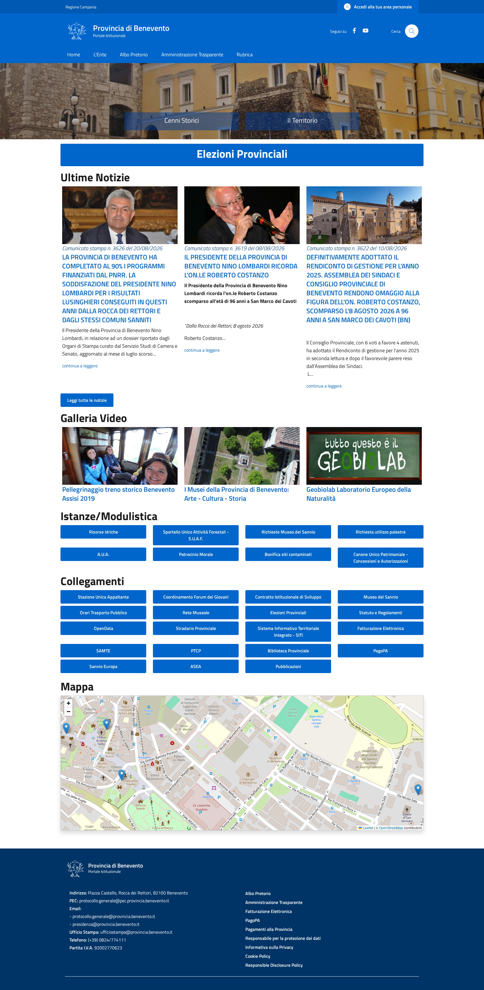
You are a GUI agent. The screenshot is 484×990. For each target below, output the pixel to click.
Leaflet (367, 827)
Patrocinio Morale (196, 554)
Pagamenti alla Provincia (268, 929)
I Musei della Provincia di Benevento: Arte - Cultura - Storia (236, 493)
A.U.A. (103, 554)
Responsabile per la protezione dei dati (283, 938)
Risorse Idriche (103, 531)
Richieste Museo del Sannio (288, 531)
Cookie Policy (257, 956)
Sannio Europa (103, 666)
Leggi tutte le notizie (87, 400)
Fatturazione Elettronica (380, 628)
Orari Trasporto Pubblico (103, 612)
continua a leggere (79, 365)
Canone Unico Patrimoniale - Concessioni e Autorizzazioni (380, 557)
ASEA (195, 666)
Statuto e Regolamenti (380, 612)
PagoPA (380, 650)
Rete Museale (196, 612)
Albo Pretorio (258, 893)
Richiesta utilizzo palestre (381, 531)
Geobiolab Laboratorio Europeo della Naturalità (358, 493)
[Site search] (411, 31)
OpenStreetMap (391, 827)
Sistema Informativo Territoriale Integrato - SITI (288, 631)
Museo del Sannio (381, 596)
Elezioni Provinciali (288, 612)
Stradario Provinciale (196, 628)
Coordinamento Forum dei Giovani (196, 596)
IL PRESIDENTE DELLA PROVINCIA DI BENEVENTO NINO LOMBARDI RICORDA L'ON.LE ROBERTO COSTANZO (240, 266)
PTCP (196, 650)
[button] (377, 6)
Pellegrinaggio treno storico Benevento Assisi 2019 (118, 493)
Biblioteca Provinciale (288, 650)
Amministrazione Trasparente (273, 902)
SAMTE (103, 650)
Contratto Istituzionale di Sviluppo (288, 596)
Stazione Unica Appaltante (103, 596)
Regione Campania (81, 7)
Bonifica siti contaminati (288, 554)
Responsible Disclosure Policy (274, 965)
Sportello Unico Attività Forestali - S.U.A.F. (196, 535)
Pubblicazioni (288, 666)
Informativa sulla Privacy (269, 947)
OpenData (103, 628)
